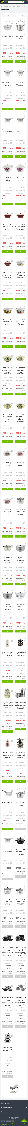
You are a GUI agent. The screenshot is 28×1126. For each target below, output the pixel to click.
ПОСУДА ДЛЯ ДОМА (8, 6)
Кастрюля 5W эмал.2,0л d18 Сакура (8, 463)
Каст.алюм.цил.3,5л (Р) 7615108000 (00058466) (20, 84)
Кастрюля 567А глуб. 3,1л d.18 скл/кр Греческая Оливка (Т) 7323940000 (20, 370)
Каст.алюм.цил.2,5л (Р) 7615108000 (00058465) (7, 84)
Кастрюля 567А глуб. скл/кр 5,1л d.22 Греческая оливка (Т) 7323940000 (20, 418)
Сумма (10, 56)
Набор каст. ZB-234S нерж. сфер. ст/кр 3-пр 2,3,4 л (7, 1049)
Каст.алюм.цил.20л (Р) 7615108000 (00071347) (7, 851)
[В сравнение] (12, 23)
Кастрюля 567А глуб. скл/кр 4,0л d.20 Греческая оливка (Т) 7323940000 (7, 418)
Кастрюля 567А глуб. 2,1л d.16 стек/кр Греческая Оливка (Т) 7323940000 (7, 370)
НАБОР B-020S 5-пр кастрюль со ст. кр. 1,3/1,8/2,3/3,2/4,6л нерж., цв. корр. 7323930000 (20, 705)
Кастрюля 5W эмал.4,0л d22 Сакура (8, 511)
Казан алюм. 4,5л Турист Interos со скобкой (20, 36)
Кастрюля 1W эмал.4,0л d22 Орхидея (20, 179)
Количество (5, 56)
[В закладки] (12, 21)
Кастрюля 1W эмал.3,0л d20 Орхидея (8, 179)
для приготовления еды (19, 6)
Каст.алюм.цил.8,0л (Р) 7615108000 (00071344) (20, 131)
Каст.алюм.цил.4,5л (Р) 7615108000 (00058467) (7, 131)
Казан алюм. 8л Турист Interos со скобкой (20, 804)
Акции (5, 1124)
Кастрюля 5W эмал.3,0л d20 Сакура (20, 463)
